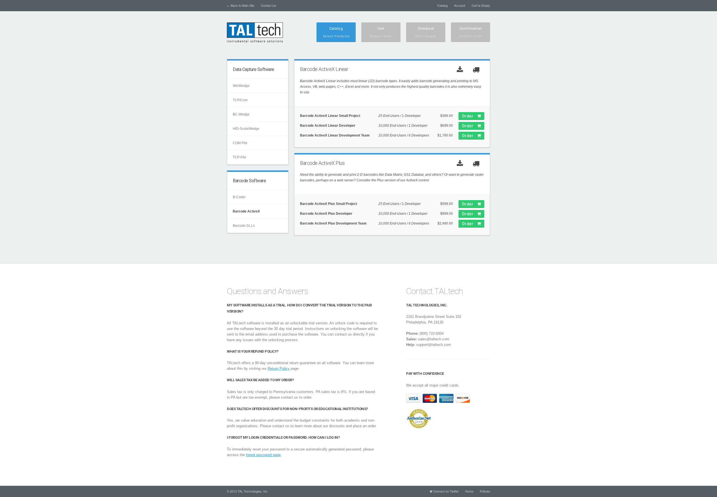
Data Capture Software (253, 69)
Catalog (442, 5)
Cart (381, 32)
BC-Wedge (241, 114)
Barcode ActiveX (246, 211)
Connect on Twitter (445, 491)
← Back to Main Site (240, 5)
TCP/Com (240, 100)
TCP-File (239, 157)
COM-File (240, 143)
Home (469, 491)
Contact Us (268, 5)
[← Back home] (255, 32)
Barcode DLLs (244, 226)
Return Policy (279, 368)
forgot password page (263, 455)
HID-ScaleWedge (246, 129)
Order (469, 116)
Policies (485, 491)
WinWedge (241, 86)
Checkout (425, 32)
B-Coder (239, 197)
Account (459, 5)
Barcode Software (249, 180)
